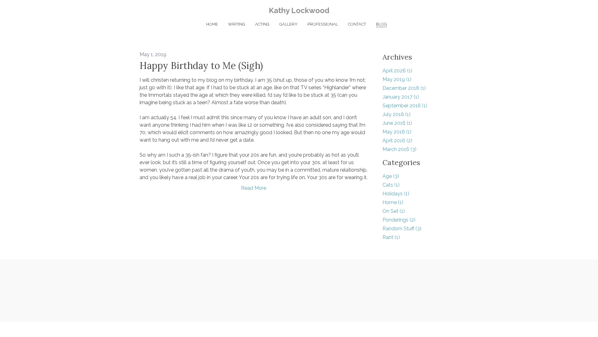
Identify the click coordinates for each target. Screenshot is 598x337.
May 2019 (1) (396, 79)
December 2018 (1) (404, 88)
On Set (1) (393, 211)
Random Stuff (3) (401, 229)
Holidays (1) (395, 194)
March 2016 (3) (399, 149)
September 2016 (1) (404, 106)
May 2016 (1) (396, 132)
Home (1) (392, 202)
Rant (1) (391, 237)
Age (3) (390, 176)
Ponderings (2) (398, 220)
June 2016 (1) (397, 123)
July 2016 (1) (396, 114)
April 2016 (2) (397, 141)
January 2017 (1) (400, 97)
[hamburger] (112, 10)
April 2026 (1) (397, 71)
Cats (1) (391, 185)
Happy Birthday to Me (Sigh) (201, 65)
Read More (253, 188)
